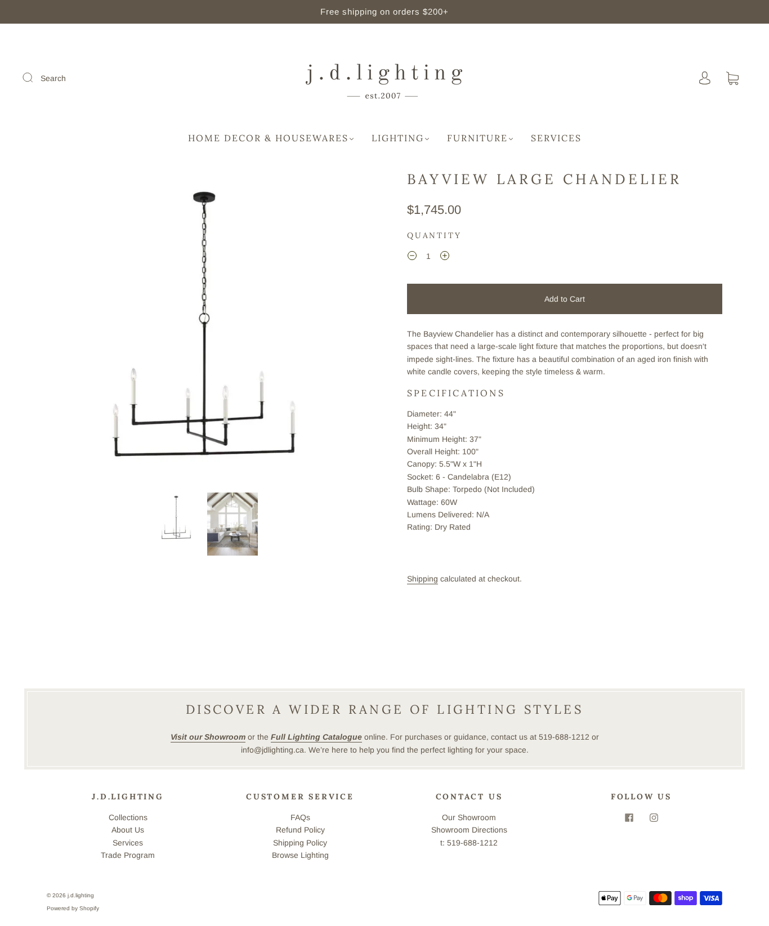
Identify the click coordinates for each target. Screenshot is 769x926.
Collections (128, 817)
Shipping (422, 578)
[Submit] (35, 77)
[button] (79, 329)
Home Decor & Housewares (268, 138)
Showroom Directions (469, 829)
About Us (127, 829)
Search (53, 78)
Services (556, 138)
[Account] (704, 78)
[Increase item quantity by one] (444, 257)
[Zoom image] (204, 329)
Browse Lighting (300, 855)
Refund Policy (300, 829)
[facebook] (628, 818)
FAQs (300, 817)
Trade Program (128, 855)
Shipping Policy (300, 842)
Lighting (398, 138)
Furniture (477, 138)
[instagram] (653, 818)
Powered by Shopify (73, 908)
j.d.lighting (81, 895)
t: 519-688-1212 (469, 842)
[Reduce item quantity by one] (412, 257)
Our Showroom (469, 817)
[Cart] (732, 78)
